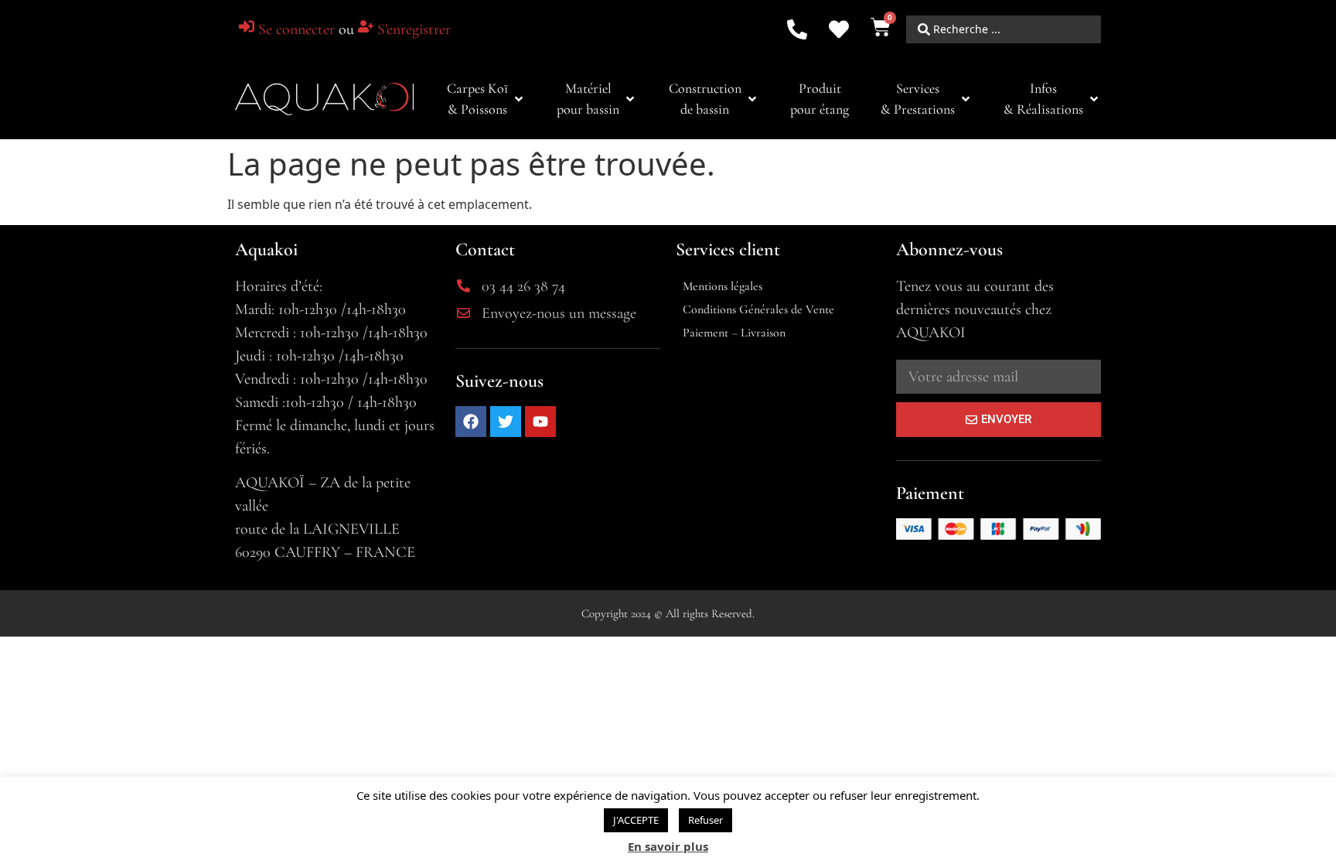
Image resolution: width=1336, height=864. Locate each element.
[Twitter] (505, 421)
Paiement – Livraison (734, 332)
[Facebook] (470, 421)
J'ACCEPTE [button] (636, 820)
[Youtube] (540, 421)
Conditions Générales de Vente (758, 309)
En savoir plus (668, 846)
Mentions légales (722, 286)
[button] (486, 99)
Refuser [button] (705, 820)
